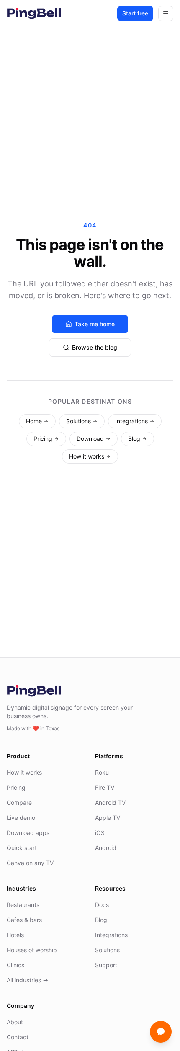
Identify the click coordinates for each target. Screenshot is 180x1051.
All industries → (27, 980)
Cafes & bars (24, 919)
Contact (17, 1037)
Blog (134, 438)
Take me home (95, 323)
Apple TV (107, 817)
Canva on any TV (30, 862)
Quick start (22, 847)
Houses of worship (32, 949)
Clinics (15, 965)
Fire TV (104, 787)
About (15, 1021)
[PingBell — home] (34, 13)
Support (106, 965)
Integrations (131, 421)
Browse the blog (94, 347)
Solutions (78, 421)
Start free (135, 13)
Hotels (15, 934)
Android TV (110, 802)
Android (105, 847)
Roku (102, 772)
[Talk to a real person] (161, 1032)
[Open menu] (165, 13)
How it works (86, 456)
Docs (102, 904)
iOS (100, 832)
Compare (19, 802)
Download (90, 438)
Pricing (42, 438)
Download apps (28, 832)
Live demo (21, 817)
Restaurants (23, 904)
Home (34, 421)
